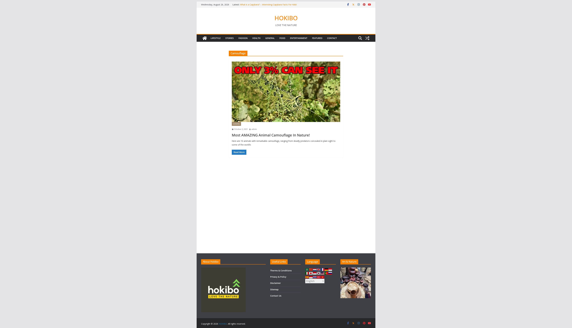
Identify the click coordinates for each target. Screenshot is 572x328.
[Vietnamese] (323, 276)
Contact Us (275, 295)
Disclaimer (275, 283)
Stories (229, 38)
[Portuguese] (326, 273)
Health (256, 38)
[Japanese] (311, 273)
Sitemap (274, 289)
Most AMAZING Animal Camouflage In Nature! (271, 135)
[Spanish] (307, 276)
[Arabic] (307, 269)
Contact (332, 38)
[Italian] (307, 273)
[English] (319, 269)
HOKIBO (286, 18)
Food (282, 38)
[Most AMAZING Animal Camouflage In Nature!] (286, 92)
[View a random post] (367, 38)
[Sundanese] (311, 276)
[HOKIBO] (204, 38)
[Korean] (319, 273)
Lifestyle (216, 38)
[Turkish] (319, 276)
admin (254, 129)
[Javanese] (315, 273)
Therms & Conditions (281, 270)
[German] (326, 269)
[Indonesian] (330, 269)
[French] (323, 269)
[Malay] (323, 273)
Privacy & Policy (278, 276)
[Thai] (315, 276)
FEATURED (317, 38)
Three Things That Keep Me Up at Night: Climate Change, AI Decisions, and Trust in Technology (269, 6)
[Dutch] (315, 269)
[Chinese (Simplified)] (311, 269)
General (270, 38)
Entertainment (298, 38)
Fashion (243, 38)
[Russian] (330, 273)
